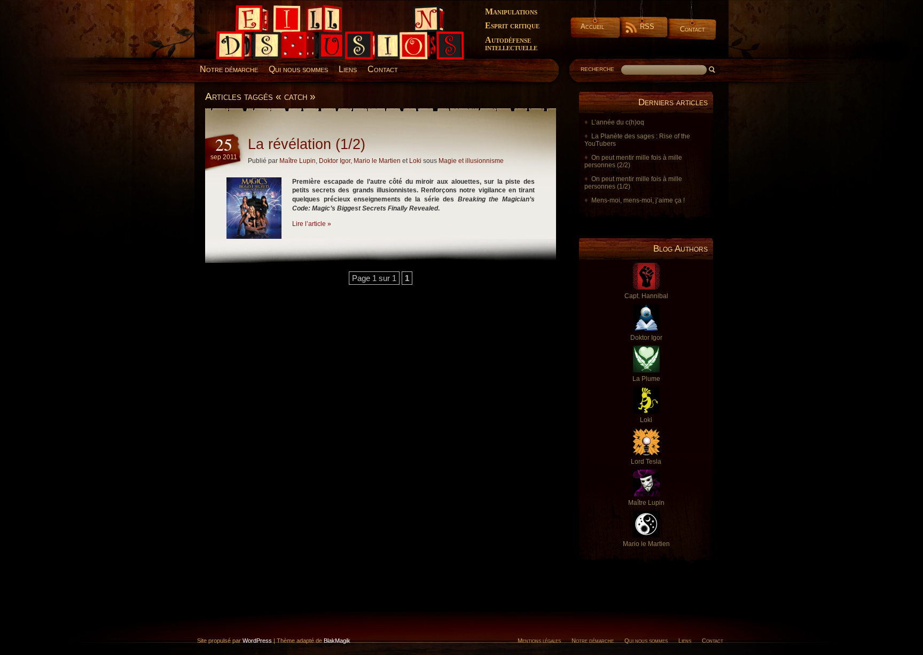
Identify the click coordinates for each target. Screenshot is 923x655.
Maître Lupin (297, 161)
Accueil (592, 26)
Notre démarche (229, 69)
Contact (692, 29)
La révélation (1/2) (306, 144)
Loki (415, 161)
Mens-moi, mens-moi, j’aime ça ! (638, 200)
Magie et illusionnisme (471, 161)
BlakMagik (337, 640)
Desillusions (229, 9)
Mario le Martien (377, 161)
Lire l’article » (311, 224)
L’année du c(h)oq (617, 122)
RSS (647, 26)
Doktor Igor (334, 161)
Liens (348, 69)
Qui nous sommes (298, 69)
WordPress (257, 640)
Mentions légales (539, 640)
